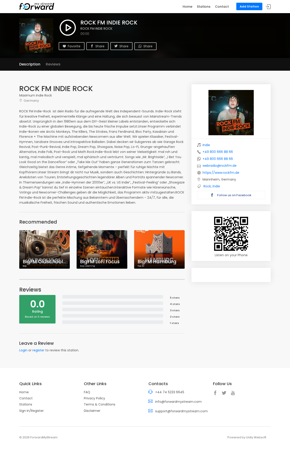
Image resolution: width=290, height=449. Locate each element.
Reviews (53, 64)
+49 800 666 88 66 (218, 152)
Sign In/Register (31, 410)
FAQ (87, 392)
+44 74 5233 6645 (169, 392)
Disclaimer (92, 410)
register (38, 350)
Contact (222, 6)
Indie (206, 145)
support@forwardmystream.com (181, 411)
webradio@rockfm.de (220, 165)
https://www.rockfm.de (221, 172)
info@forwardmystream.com (178, 401)
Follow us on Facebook (233, 195)
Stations (203, 6)
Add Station (249, 6)
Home (187, 6)
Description (29, 64)
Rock (207, 186)
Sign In (268, 6)
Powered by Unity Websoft (246, 437)
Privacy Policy (94, 398)
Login (23, 350)
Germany (31, 100)
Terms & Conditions (99, 404)
